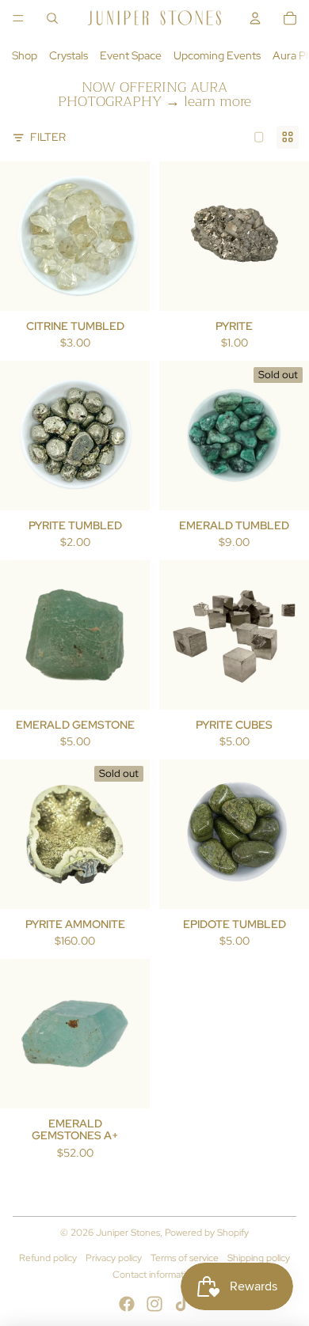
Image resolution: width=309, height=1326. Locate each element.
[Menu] (18, 18)
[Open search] (52, 18)
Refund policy (48, 1258)
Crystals (68, 55)
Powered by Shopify (207, 1232)
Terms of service (185, 1258)
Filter (48, 137)
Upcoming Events (217, 55)
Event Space (131, 55)
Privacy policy (114, 1258)
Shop (24, 55)
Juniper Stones (128, 1232)
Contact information (154, 1274)
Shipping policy (258, 1258)
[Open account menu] (255, 18)
